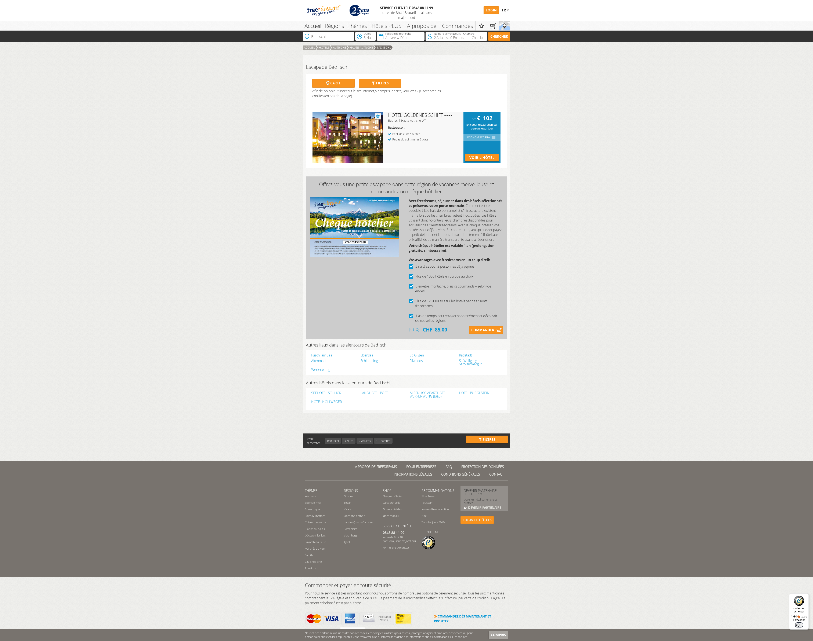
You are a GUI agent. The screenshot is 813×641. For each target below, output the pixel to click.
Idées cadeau (391, 516)
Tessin (347, 503)
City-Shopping (313, 562)
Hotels (324, 47)
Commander (482, 330)
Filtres (382, 83)
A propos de (421, 26)
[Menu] (806, 595)
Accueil (312, 26)
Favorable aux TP (315, 542)
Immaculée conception (435, 509)
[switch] (799, 624)
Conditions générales (460, 474)
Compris (498, 635)
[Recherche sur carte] (504, 25)
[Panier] (493, 25)
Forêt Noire (350, 529)
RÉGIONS (351, 490)
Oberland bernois (354, 516)
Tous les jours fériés (433, 522)
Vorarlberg (350, 535)
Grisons (348, 496)
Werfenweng (320, 369)
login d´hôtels (477, 520)
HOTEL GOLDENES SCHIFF (415, 115)
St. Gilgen (417, 355)
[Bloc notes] (481, 25)
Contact (496, 474)
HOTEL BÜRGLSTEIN (474, 393)
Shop (387, 490)
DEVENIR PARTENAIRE (484, 507)
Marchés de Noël (315, 548)
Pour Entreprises (421, 466)
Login (491, 10)
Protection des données (482, 466)
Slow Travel (428, 496)
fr (504, 10)
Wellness (310, 496)
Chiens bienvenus (315, 522)
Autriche (339, 47)
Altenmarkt (319, 360)
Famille (309, 555)
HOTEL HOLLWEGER (326, 402)
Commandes (457, 26)
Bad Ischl (384, 47)
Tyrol (347, 542)
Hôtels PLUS (386, 26)
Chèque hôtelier (392, 496)
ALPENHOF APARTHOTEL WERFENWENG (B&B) (428, 394)
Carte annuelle (391, 503)
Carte (335, 83)
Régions (334, 26)
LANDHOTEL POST (374, 393)
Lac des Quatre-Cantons (358, 522)
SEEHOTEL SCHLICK (326, 393)
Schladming (369, 360)
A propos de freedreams (376, 466)
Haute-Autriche (361, 47)
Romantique (312, 509)
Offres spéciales (392, 509)
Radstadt (465, 355)
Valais (347, 509)
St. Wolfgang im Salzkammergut (470, 362)
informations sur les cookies (450, 637)
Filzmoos (416, 360)
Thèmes (357, 26)
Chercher (499, 36)
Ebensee (367, 355)
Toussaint (427, 503)
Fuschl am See (321, 355)
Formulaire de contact (396, 547)
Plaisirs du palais (315, 529)
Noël (424, 516)
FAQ (449, 466)
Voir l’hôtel (482, 157)
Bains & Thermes (315, 516)
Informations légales (413, 474)
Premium (310, 568)
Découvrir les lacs (315, 535)
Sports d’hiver (313, 503)
